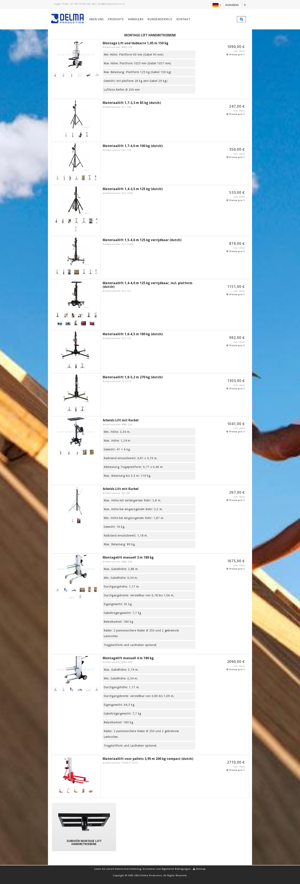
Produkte (116, 19)
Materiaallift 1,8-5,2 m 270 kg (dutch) (133, 377)
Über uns (96, 19)
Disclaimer (149, 869)
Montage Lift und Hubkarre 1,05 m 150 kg (135, 43)
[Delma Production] (67, 18)
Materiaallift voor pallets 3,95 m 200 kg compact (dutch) (148, 759)
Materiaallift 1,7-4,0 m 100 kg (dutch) (133, 146)
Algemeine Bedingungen (176, 869)
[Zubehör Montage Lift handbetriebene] (84, 821)
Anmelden (232, 5)
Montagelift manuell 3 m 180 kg (128, 557)
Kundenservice (160, 19)
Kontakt (183, 19)
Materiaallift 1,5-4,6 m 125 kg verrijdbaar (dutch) (142, 240)
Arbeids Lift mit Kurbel (121, 420)
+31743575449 (78, 4)
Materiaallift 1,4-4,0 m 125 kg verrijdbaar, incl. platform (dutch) (147, 285)
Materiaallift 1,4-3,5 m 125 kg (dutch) (133, 189)
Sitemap (200, 869)
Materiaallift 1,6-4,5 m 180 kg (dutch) (133, 334)
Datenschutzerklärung (128, 869)
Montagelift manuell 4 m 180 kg (128, 658)
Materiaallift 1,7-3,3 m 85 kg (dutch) (132, 103)
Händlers (136, 19)
